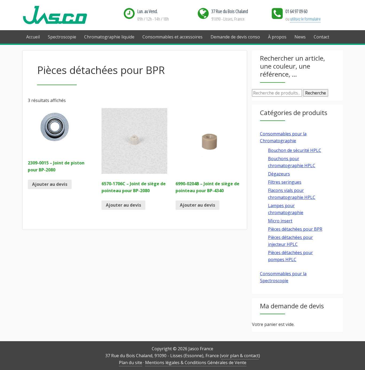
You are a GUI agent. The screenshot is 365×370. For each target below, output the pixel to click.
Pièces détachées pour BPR (295, 229)
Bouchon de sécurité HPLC (294, 150)
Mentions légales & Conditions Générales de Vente (195, 362)
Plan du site (130, 362)
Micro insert (280, 221)
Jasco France (63, 15)
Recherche (315, 93)
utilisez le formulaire (305, 19)
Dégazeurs (279, 174)
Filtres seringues (284, 182)
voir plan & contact (240, 356)
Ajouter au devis (49, 184)
